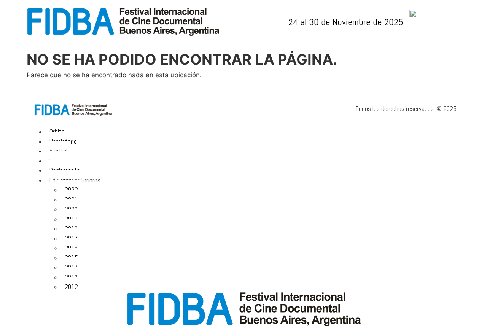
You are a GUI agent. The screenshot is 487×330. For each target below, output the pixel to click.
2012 (71, 286)
